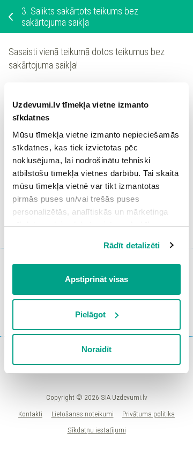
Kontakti (30, 413)
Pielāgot (90, 314)
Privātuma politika (148, 413)
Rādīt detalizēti (131, 245)
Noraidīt (96, 349)
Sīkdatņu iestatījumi (97, 429)
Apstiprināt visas (96, 279)
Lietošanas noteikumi (82, 413)
